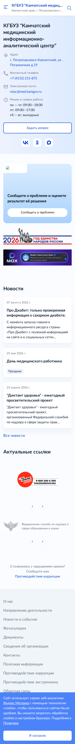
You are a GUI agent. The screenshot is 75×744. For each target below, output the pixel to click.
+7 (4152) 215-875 (23, 78)
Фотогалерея (14, 628)
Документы (13, 637)
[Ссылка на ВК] (25, 142)
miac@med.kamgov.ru (26, 91)
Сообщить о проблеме (37, 212)
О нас (8, 602)
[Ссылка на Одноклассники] (37, 142)
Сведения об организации (25, 646)
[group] (37, 479)
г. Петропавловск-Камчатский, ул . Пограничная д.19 (36, 62)
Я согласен (37, 735)
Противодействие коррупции (37, 576)
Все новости (14, 436)
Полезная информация (23, 664)
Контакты (11, 655)
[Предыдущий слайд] (32, 506)
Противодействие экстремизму (30, 682)
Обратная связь (16, 691)
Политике (10, 723)
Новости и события (20, 619)
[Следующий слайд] (42, 506)
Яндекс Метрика (16, 703)
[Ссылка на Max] (49, 142)
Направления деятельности (27, 610)
